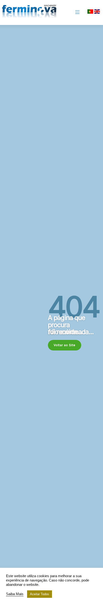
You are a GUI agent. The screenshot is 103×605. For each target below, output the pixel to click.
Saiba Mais (14, 594)
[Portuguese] (90, 13)
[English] (97, 13)
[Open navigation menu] (77, 12)
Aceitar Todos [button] (39, 594)
